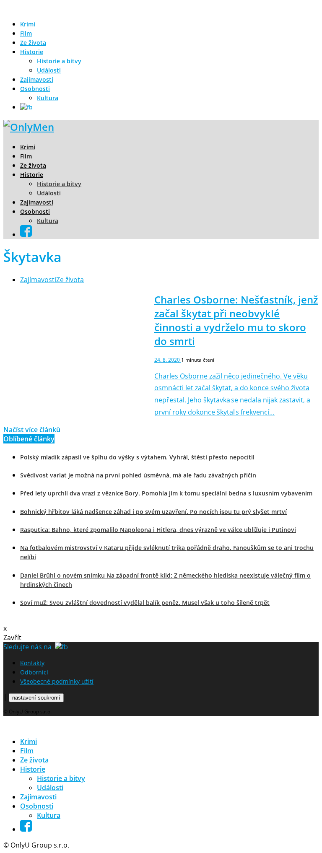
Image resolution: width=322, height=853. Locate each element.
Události (49, 70)
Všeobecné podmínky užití (56, 681)
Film (26, 33)
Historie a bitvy (59, 61)
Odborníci (34, 672)
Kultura (47, 98)
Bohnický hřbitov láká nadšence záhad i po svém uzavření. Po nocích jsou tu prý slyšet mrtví (153, 512)
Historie (31, 52)
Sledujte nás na (29, 646)
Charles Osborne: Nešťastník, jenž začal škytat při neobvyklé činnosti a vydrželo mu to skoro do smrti (236, 320)
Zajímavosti (36, 79)
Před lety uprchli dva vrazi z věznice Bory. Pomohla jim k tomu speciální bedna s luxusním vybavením (166, 493)
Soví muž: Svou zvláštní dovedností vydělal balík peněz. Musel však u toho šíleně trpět (145, 603)
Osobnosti (35, 89)
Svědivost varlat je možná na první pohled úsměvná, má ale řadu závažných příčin (138, 475)
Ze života (33, 43)
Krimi (27, 24)
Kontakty (32, 663)
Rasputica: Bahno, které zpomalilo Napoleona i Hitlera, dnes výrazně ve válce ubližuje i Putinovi (158, 530)
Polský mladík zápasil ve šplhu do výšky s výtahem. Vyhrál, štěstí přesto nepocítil (137, 457)
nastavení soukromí (36, 698)
